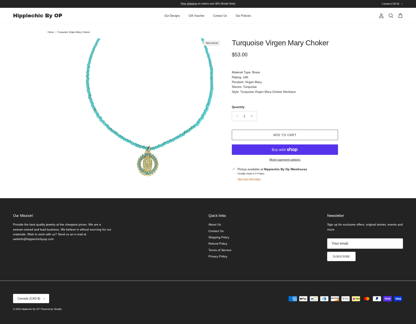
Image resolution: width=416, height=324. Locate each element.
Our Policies (243, 15)
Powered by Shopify (51, 309)
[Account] (380, 15)
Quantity (238, 107)
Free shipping (189, 3)
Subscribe (341, 256)
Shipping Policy (218, 237)
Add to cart (284, 135)
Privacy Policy (217, 256)
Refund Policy (217, 243)
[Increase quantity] (253, 116)
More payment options (285, 159)
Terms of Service (219, 250)
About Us (214, 224)
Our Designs (172, 15)
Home (51, 32)
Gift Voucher (196, 15)
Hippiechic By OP (30, 309)
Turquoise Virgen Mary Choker (73, 32)
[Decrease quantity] (236, 116)
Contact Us (220, 15)
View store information (249, 179)
